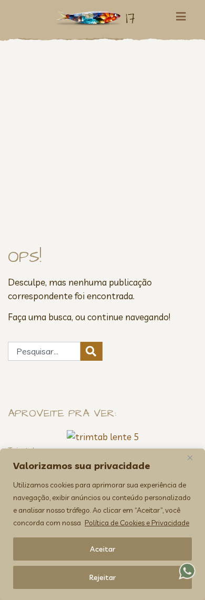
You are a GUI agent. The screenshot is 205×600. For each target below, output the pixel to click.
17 (130, 18)
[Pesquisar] (91, 351)
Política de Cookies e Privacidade (137, 522)
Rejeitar (102, 577)
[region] (102, 524)
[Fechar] (194, 457)
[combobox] (44, 351)
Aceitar (102, 549)
